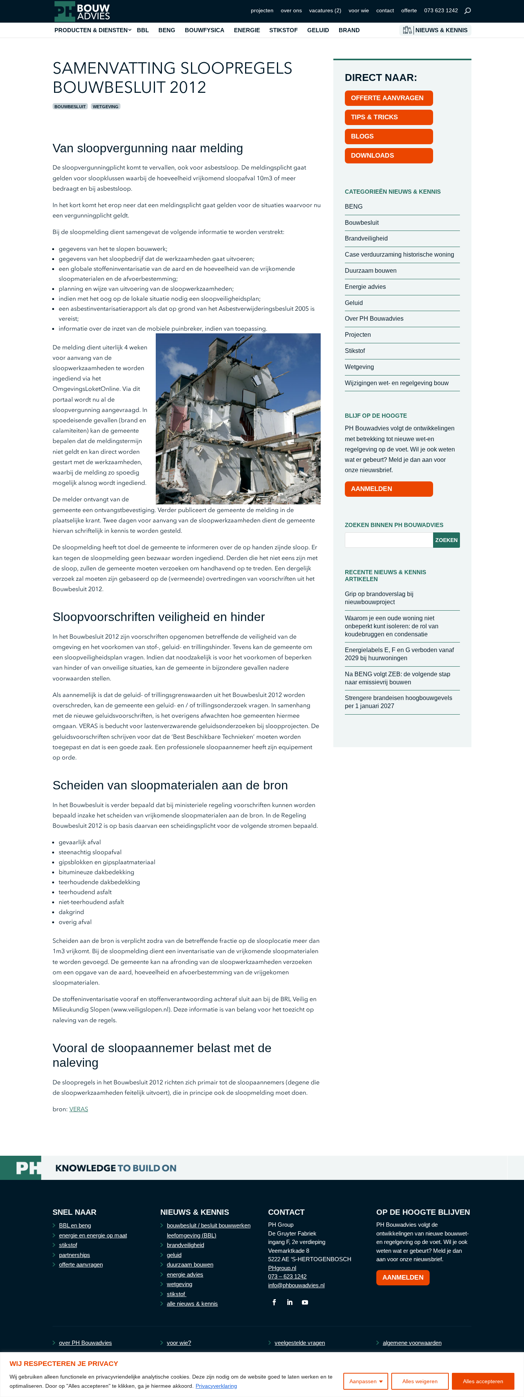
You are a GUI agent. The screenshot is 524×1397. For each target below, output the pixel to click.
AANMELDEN (371, 489)
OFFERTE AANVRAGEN (387, 98)
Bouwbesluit (70, 106)
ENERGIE (247, 30)
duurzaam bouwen (190, 1264)
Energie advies (365, 286)
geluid (174, 1255)
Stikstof (355, 351)
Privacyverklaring (216, 1386)
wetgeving (179, 1284)
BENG (166, 30)
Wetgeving (106, 106)
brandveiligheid (185, 1245)
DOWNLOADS (372, 155)
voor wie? (179, 1342)
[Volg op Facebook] (274, 1302)
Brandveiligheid (366, 238)
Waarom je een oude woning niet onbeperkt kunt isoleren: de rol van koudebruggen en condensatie (391, 626)
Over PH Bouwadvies (374, 318)
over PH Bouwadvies (85, 1342)
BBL (143, 30)
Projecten (358, 334)
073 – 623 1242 (287, 1276)
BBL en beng (75, 1225)
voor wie (359, 10)
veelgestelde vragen (300, 1342)
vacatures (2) (325, 10)
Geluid (354, 303)
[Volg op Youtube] (305, 1302)
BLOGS (362, 136)
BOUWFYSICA (204, 30)
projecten (262, 10)
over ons (291, 10)
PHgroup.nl (282, 1268)
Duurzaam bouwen (371, 270)
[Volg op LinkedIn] (289, 1302)
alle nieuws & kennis (192, 1303)
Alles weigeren (420, 1381)
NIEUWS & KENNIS (441, 30)
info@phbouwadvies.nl (296, 1285)
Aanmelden (402, 1277)
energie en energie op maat (93, 1235)
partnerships (74, 1255)
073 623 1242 (441, 10)
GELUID (318, 30)
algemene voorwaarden (412, 1342)
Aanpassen (363, 1381)
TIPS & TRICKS (374, 117)
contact (385, 10)
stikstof (68, 1245)
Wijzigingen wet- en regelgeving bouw (397, 383)
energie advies (185, 1274)
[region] (262, 1374)
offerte (409, 10)
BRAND (349, 30)
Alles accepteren (483, 1381)
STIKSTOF (283, 30)
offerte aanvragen (81, 1264)
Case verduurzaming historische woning (399, 254)
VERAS (78, 1109)
